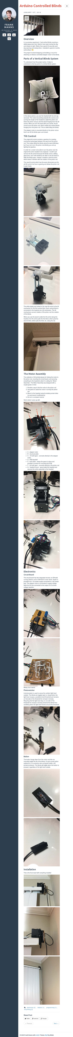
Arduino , (41, 1007)
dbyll (46, 1035)
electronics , (31, 1007)
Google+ (44, 1018)
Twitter (28, 1018)
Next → (56, 1023)
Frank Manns (9, 25)
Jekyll (37, 1035)
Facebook (35, 1018)
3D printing (28, 1009)
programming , (51, 1007)
